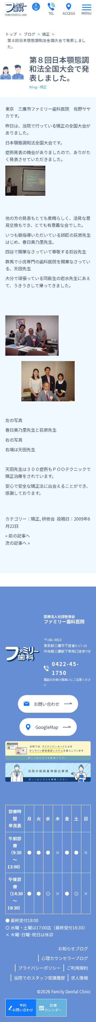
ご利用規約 (77, 968)
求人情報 (79, 977)
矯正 (35, 518)
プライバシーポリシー (39, 968)
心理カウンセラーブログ (64, 958)
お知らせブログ (73, 948)
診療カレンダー (53, 1007)
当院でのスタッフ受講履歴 (39, 977)
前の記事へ (19, 535)
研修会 (48, 518)
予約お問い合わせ (23, 1007)
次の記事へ (16, 543)
